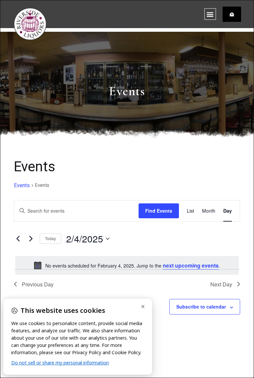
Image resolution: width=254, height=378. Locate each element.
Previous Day (38, 284)
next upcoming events (191, 265)
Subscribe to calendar (201, 306)
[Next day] (31, 239)
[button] (210, 14)
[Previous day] (18, 239)
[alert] (127, 265)
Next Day (221, 284)
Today (50, 238)
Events (22, 185)
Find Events (158, 210)
